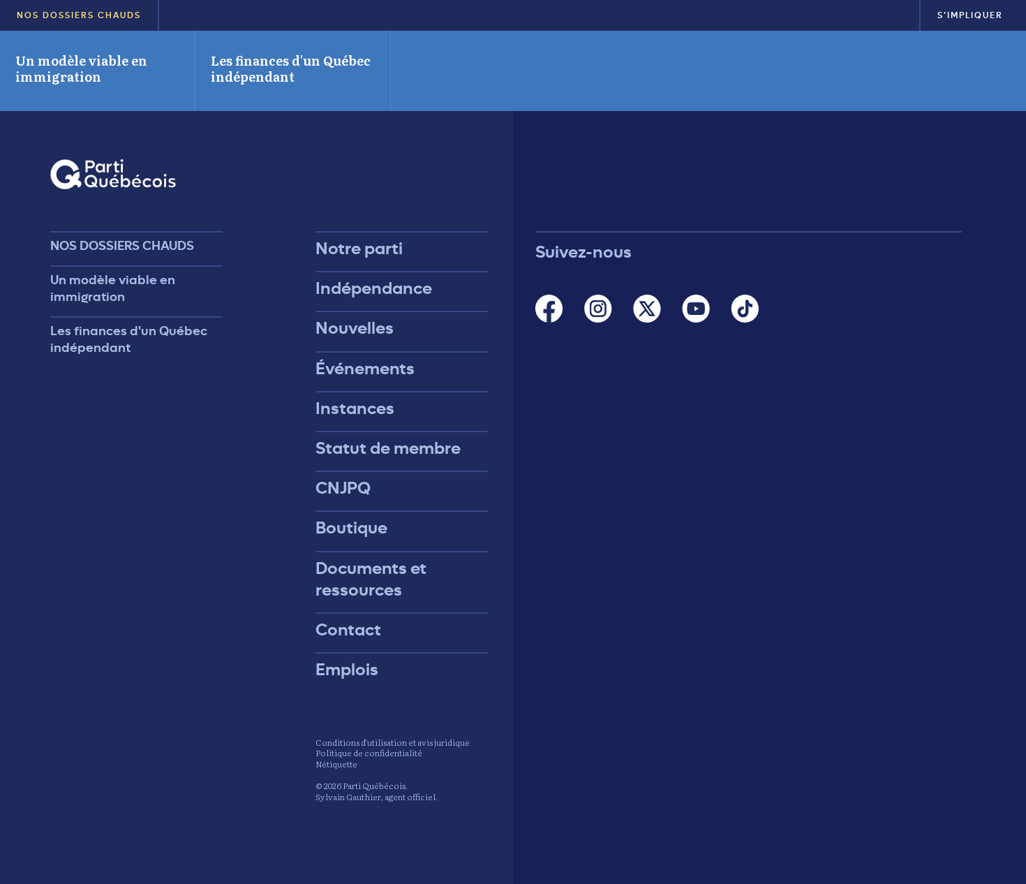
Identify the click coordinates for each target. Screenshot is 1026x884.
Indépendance (373, 288)
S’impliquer (970, 15)
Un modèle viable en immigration (81, 68)
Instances (354, 408)
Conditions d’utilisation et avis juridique (392, 742)
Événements (365, 368)
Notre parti (359, 248)
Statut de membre (388, 448)
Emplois (346, 669)
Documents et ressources (370, 579)
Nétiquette (336, 764)
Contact (348, 630)
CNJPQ (343, 488)
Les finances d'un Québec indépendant (291, 68)
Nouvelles (354, 328)
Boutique (351, 528)
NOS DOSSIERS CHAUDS (79, 15)
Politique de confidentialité (368, 752)
